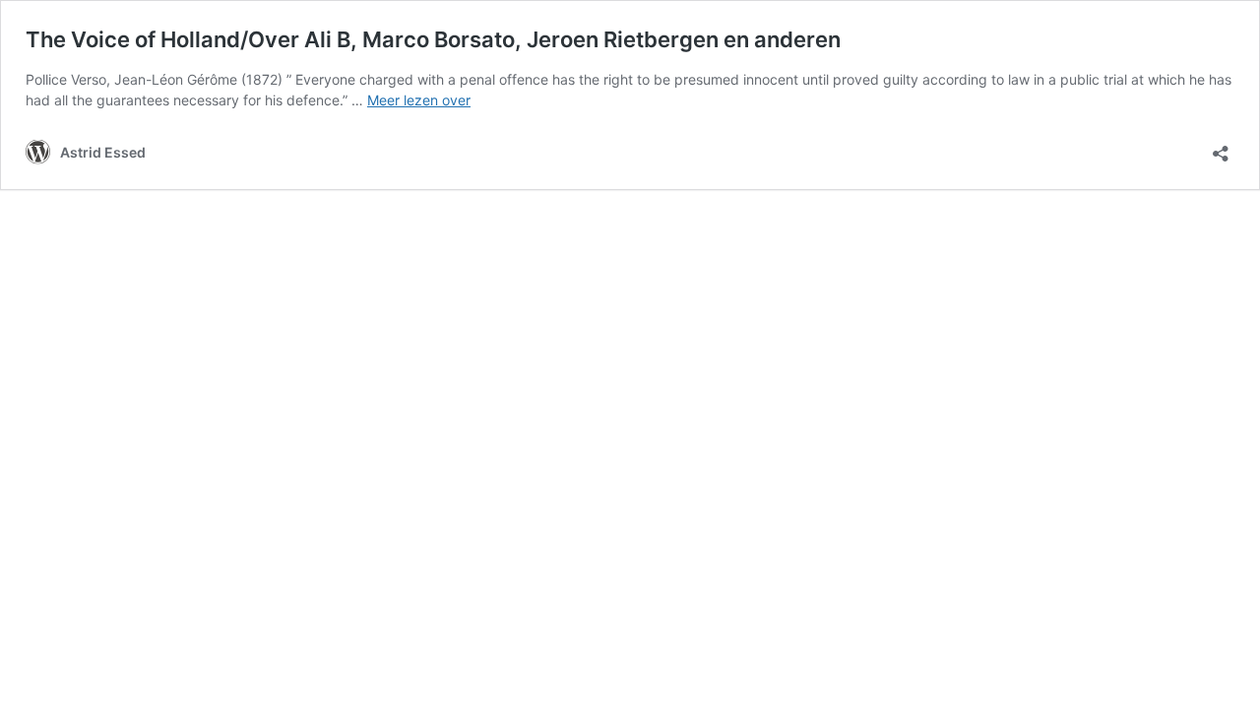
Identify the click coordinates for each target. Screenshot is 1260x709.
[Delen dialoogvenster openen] (1220, 147)
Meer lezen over (419, 100)
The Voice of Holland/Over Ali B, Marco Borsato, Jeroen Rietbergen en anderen (433, 39)
